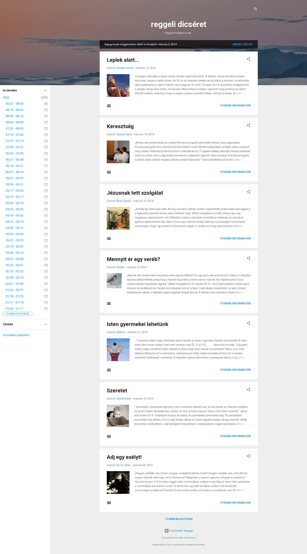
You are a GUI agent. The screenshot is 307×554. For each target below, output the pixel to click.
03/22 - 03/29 (14, 240)
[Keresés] (256, 9)
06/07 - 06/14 (14, 172)
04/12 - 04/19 (14, 221)
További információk (235, 105)
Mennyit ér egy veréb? (133, 259)
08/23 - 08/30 (14, 103)
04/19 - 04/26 (14, 215)
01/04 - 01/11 (14, 308)
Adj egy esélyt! (124, 457)
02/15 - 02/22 (14, 271)
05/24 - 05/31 (14, 184)
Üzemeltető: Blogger (181, 530)
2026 (6, 97)
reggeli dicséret (178, 24)
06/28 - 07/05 (14, 153)
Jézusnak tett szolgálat (135, 193)
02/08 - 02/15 (14, 277)
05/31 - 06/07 (14, 178)
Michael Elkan (190, 538)
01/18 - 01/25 (14, 296)
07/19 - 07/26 (14, 134)
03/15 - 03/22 (14, 246)
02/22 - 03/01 (14, 265)
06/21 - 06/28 (14, 159)
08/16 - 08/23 (14, 110)
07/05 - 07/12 (14, 147)
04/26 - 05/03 (14, 209)
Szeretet (117, 390)
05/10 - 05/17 (14, 197)
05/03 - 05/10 (14, 203)
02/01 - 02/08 (14, 284)
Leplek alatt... (123, 60)
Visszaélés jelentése (16, 335)
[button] (248, 59)
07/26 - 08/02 (14, 128)
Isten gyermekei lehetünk (137, 324)
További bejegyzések (179, 519)
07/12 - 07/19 (14, 141)
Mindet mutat (243, 44)
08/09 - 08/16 (14, 116)
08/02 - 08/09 (14, 122)
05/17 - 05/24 (14, 190)
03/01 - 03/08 (14, 259)
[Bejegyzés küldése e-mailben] (109, 107)
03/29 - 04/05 (14, 234)
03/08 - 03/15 (14, 252)
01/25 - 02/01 (14, 290)
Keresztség (120, 126)
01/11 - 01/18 (14, 302)
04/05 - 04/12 (14, 228)
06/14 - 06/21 (14, 166)
